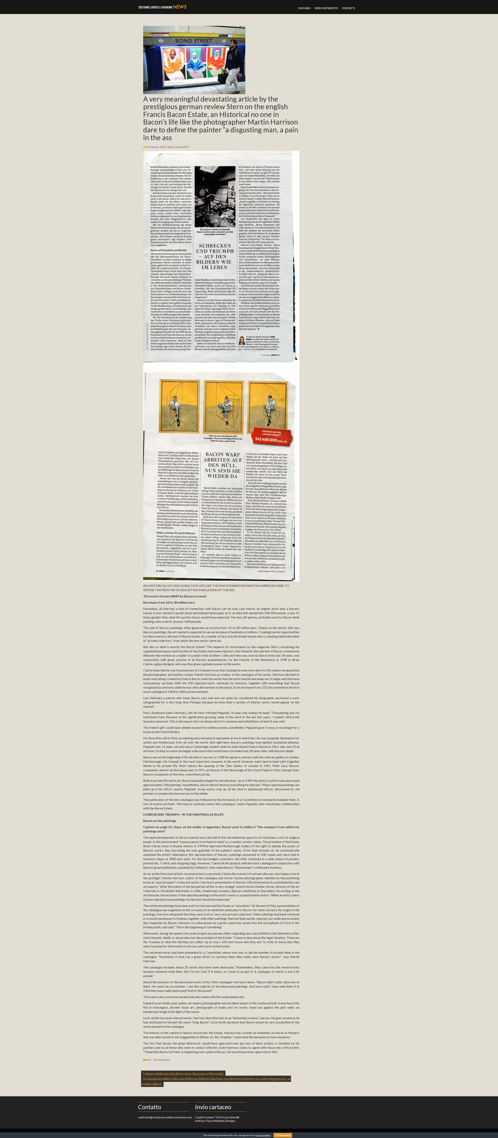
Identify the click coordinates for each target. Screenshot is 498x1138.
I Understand (283, 1135)
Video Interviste (326, 8)
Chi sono (304, 8)
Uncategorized (161, 1059)
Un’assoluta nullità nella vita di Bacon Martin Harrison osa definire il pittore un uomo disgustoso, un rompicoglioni (216, 1081)
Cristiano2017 (181, 147)
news (148, 1059)
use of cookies (263, 1135)
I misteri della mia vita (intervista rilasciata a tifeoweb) (183, 1074)
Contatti (348, 8)
